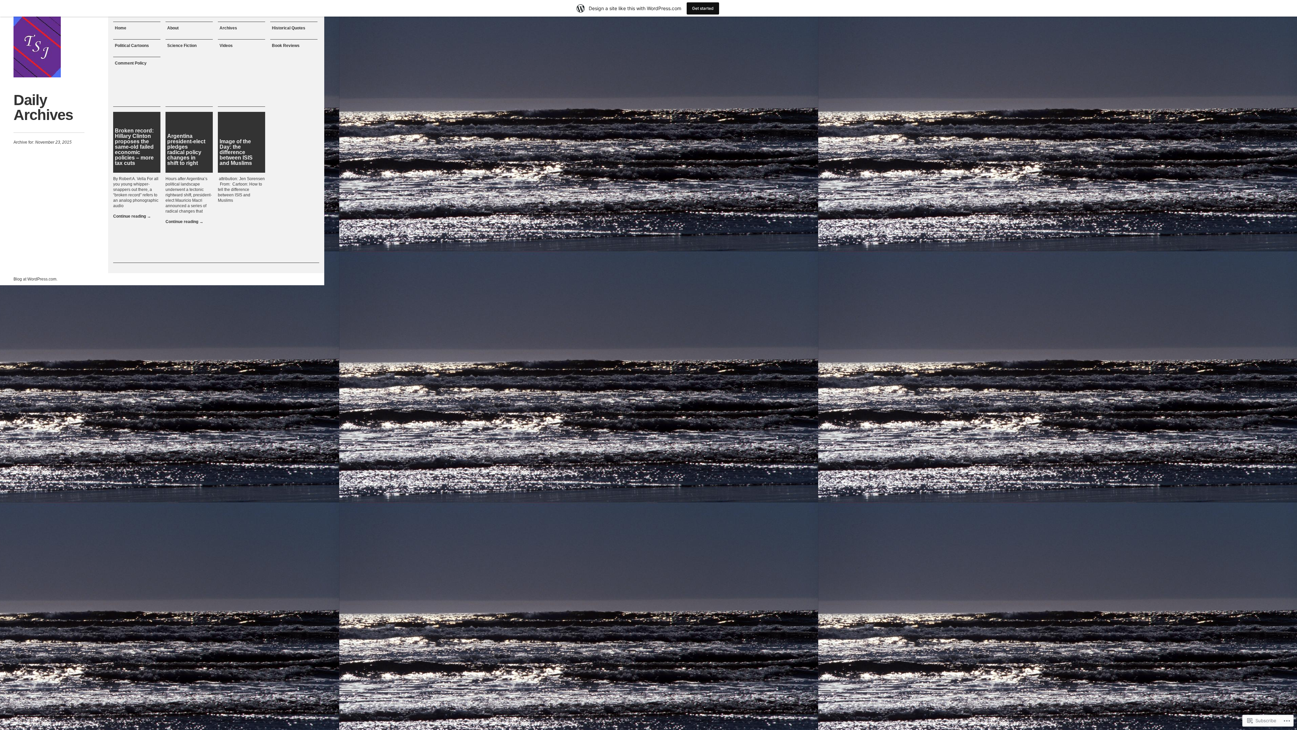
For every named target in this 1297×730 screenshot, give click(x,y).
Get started (703, 8)
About (173, 28)
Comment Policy (131, 63)
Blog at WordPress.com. (35, 279)
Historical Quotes (288, 28)
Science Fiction (182, 45)
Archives (228, 28)
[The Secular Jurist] (37, 47)
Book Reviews (286, 45)
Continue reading (132, 216)
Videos (226, 45)
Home (120, 28)
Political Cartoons (132, 45)
